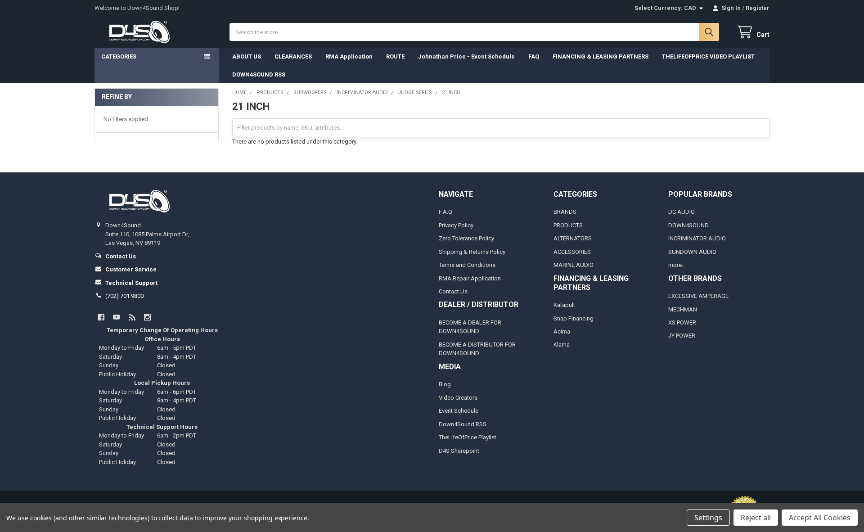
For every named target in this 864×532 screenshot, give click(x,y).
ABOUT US (246, 56)
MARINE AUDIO (574, 264)
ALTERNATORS (573, 238)
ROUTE (395, 56)
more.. (676, 264)
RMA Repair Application (470, 278)
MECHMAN (682, 309)
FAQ (533, 56)
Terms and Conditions (467, 264)
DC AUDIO (681, 211)
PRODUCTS (568, 225)
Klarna (562, 344)
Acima (562, 331)
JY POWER (681, 335)
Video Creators (458, 397)
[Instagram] (147, 317)
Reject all (756, 518)
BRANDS (565, 211)
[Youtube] (116, 317)
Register (758, 8)
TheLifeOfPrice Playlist (467, 437)
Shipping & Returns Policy (472, 251)
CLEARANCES (293, 56)
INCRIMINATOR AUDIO (697, 238)
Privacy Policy (456, 225)
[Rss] (132, 317)
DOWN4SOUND (688, 225)
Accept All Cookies (819, 518)
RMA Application (349, 56)
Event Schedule (458, 410)
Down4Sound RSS (462, 424)
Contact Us (453, 291)
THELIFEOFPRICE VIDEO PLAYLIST (708, 56)
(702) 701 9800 (124, 296)
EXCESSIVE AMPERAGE (698, 296)
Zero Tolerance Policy (466, 238)
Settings (708, 518)
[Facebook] (101, 317)
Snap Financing (574, 318)
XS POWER (682, 322)
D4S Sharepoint (459, 450)
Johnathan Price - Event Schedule (466, 56)
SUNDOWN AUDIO (692, 251)
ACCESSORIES (572, 251)
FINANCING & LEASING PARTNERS (600, 56)
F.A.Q (445, 211)
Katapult (564, 305)
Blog (445, 384)
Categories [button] (118, 56)
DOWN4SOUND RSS (258, 74)
